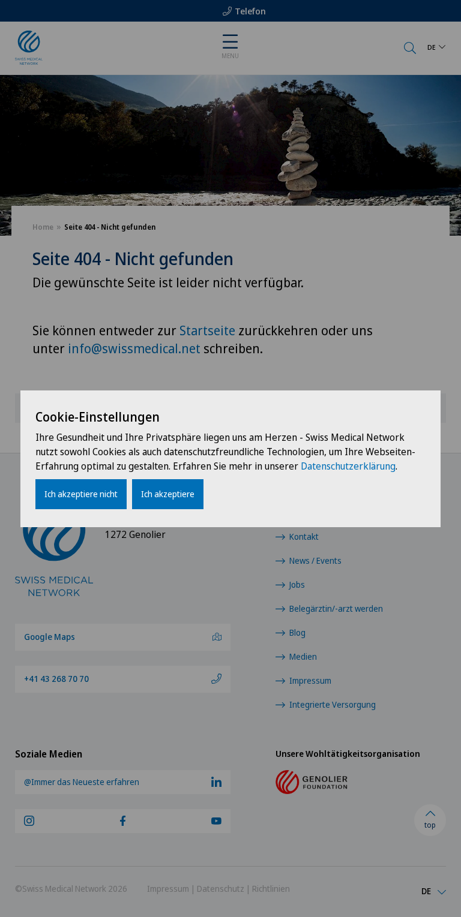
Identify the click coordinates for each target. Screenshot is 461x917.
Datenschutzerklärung (348, 466)
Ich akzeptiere (167, 494)
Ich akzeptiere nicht (81, 494)
